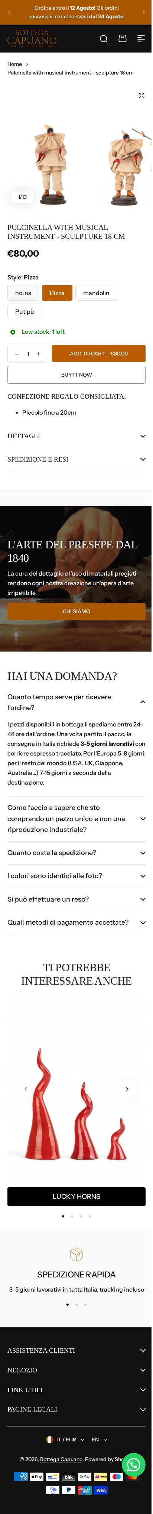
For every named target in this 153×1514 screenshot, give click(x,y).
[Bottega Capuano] (31, 38)
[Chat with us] (128, 1465)
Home (14, 64)
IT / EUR (64, 1450)
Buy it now (76, 374)
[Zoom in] (52, 145)
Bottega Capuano (59, 1470)
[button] (9, 12)
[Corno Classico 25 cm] (76, 1099)
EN (92, 1450)
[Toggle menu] (141, 38)
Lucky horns (76, 1207)
